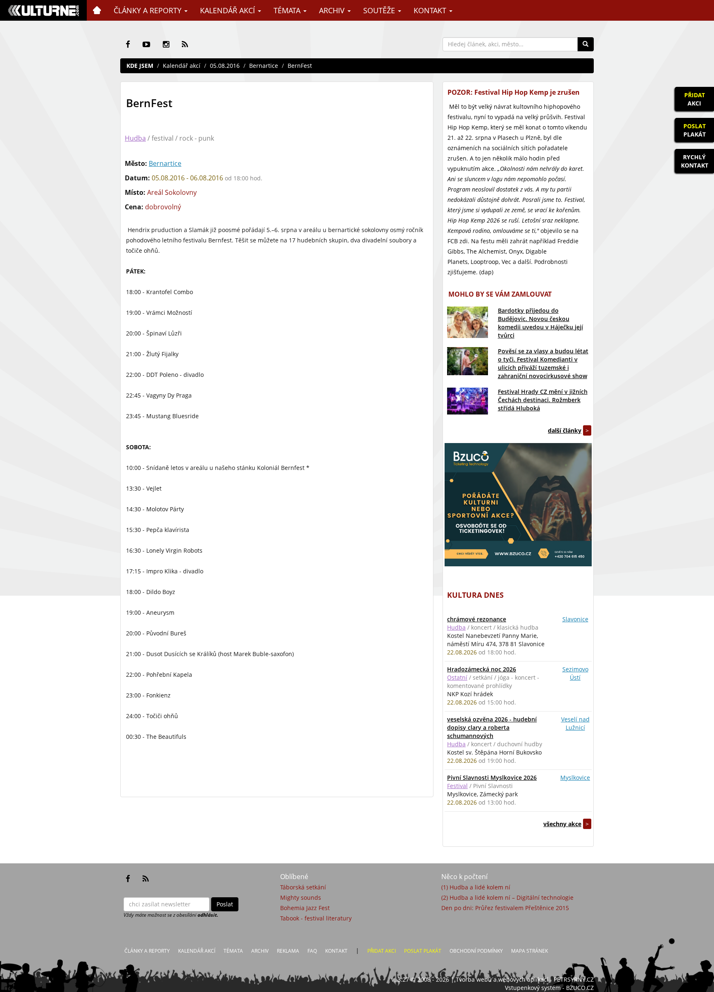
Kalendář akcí (228, 10)
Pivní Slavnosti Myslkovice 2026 (492, 777)
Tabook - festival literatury (316, 918)
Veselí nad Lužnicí (575, 723)
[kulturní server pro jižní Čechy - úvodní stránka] (43, 10)
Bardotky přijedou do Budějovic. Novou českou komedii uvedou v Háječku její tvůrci (540, 323)
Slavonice (575, 619)
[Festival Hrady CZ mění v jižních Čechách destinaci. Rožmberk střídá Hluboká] (467, 401)
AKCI (694, 99)
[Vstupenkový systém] (518, 504)
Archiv (333, 10)
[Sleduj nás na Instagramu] (166, 44)
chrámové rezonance (476, 619)
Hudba (135, 138)
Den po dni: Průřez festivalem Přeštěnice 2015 (505, 908)
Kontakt (431, 10)
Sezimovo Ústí (575, 673)
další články (564, 430)
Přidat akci (381, 950)
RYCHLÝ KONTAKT (694, 161)
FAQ (312, 950)
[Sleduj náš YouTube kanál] (146, 44)
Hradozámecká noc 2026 (481, 669)
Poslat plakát (422, 950)
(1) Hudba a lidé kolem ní (475, 887)
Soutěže (380, 10)
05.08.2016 (225, 65)
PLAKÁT (694, 130)
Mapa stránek (529, 950)
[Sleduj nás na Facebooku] (128, 44)
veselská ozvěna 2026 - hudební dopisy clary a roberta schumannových (492, 727)
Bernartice (263, 65)
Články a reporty (148, 10)
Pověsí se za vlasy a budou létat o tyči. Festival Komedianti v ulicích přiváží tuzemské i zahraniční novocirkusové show (543, 363)
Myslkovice (575, 777)
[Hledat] (585, 44)
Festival (457, 786)
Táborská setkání (303, 887)
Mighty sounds (300, 897)
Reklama (288, 950)
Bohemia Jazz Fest (305, 908)
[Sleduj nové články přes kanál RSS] (184, 44)
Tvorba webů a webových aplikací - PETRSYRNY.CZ (525, 979)
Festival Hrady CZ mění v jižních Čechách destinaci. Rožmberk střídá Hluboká (543, 400)
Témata (288, 10)
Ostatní (457, 677)
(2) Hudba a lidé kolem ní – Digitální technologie (507, 897)
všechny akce (562, 824)
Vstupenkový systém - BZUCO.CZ (549, 988)
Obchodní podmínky (476, 950)
